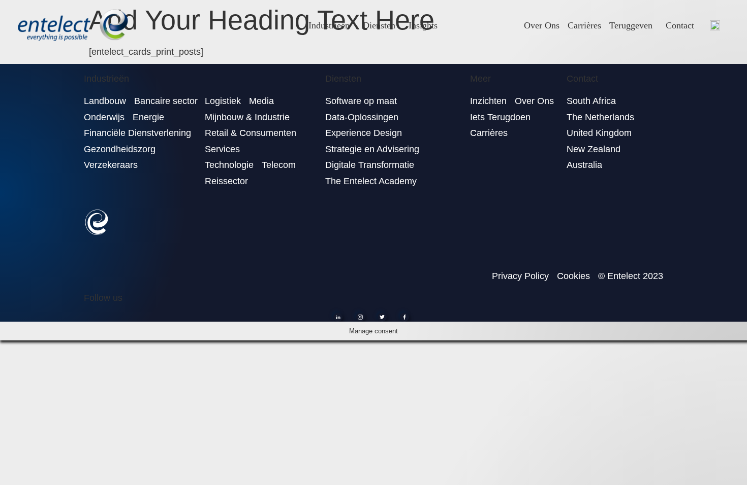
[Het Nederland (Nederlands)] (715, 25)
